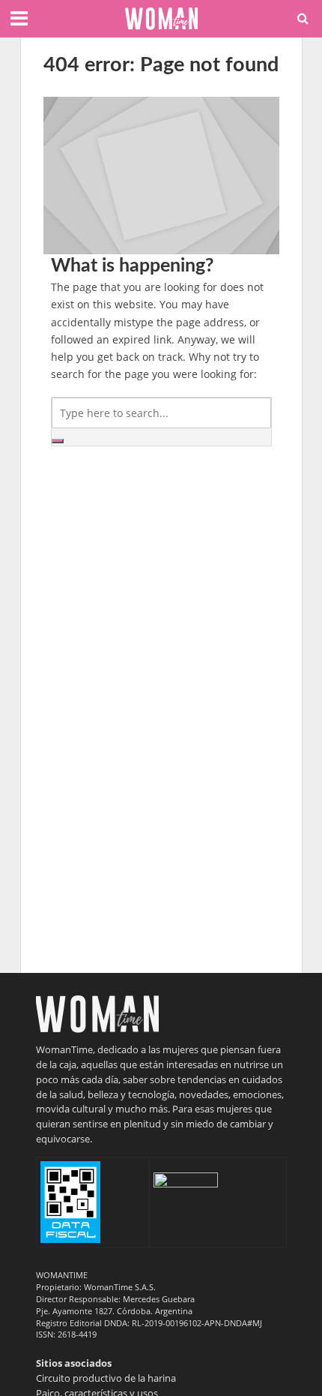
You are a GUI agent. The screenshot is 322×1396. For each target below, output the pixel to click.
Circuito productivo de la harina (106, 1378)
